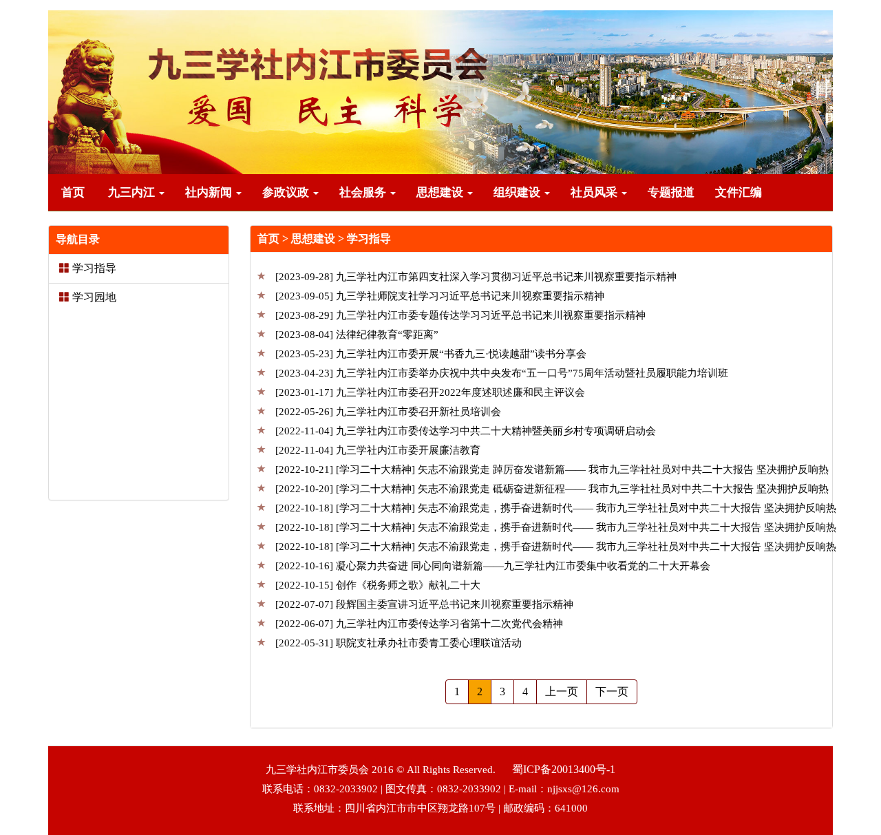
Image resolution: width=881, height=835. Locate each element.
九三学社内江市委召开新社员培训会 (389, 411)
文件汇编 (738, 192)
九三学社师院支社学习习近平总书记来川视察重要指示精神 (441, 296)
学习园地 (94, 297)
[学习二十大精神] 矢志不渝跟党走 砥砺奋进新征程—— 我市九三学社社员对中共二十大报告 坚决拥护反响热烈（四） (552, 490)
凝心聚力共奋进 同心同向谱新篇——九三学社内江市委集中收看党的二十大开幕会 (494, 565)
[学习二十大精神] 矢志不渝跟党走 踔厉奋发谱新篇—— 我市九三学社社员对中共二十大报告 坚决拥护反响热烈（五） (552, 471)
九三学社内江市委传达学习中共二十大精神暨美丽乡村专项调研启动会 (467, 430)
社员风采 (595, 192)
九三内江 (133, 192)
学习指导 (94, 268)
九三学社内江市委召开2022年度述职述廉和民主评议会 (431, 392)
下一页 (611, 691)
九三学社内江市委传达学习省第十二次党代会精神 (420, 623)
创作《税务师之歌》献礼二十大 (379, 585)
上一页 (561, 691)
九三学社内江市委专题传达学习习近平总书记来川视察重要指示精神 (461, 315)
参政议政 (287, 192)
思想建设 (441, 192)
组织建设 (518, 192)
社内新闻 (210, 192)
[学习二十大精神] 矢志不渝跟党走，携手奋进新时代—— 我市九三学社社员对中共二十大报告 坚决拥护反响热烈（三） (555, 510)
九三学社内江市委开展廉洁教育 (379, 450)
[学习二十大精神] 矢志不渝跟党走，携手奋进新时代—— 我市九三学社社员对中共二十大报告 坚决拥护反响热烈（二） (555, 529)
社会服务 (364, 192)
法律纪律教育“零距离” (358, 334)
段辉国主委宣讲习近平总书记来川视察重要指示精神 (425, 604)
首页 (73, 192)
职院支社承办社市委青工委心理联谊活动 (399, 642)
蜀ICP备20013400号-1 (563, 769)
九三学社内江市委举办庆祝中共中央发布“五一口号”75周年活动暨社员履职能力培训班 (503, 373)
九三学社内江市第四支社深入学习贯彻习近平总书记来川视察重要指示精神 (477, 276)
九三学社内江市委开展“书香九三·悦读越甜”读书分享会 (432, 353)
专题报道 (671, 192)
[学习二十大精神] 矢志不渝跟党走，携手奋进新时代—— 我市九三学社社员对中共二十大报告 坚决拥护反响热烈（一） (555, 548)
